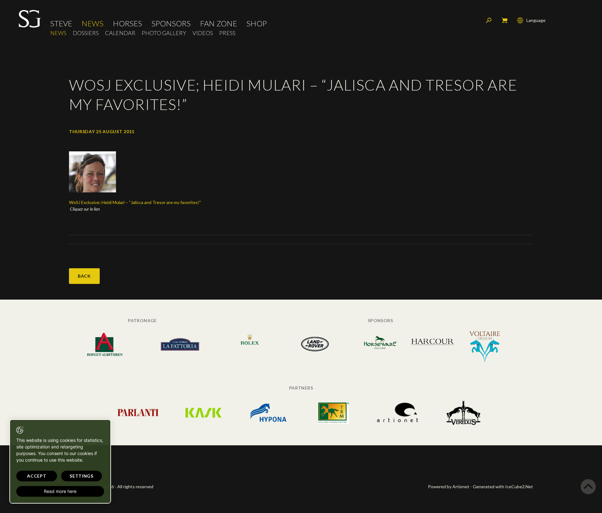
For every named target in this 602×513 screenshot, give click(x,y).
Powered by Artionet (448, 486)
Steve (61, 23)
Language (536, 20)
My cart (504, 20)
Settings (81, 476)
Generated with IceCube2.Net (503, 486)
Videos (203, 33)
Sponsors (171, 23)
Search (489, 20)
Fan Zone (218, 23)
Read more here (60, 491)
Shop (256, 23)
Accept (36, 476)
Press (227, 33)
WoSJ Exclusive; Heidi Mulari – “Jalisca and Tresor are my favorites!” (135, 202)
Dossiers (86, 33)
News (92, 23)
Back (84, 276)
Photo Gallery (164, 33)
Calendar (120, 33)
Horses (127, 23)
